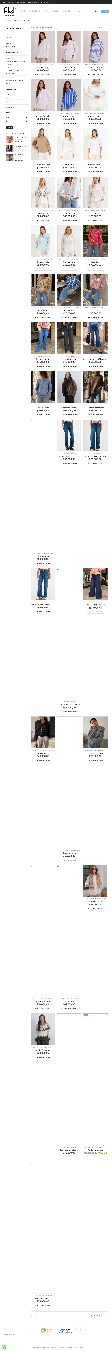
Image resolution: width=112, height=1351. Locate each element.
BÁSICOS (8, 95)
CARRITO (104, 11)
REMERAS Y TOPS (48, 1295)
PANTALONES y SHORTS (101, 1147)
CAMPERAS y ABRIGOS (63, 405)
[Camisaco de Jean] (10, 148)
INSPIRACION (9, 98)
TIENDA (23, 11)
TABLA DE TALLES (10, 47)
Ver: (96, 27)
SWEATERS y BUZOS (48, 405)
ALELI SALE (9, 83)
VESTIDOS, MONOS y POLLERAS (14, 80)
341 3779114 (13, 1335)
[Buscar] (91, 11)
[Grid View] (105, 27)
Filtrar (10, 127)
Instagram (84, 1329)
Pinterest (80, 1329)
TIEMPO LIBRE (9, 101)
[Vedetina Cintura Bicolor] (10, 139)
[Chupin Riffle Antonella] (10, 157)
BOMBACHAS (9, 37)
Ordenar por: (34, 27)
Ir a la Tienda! (45, 2)
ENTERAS (8, 43)
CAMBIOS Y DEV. (65, 11)
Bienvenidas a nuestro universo (13, 20)
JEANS (45, 11)
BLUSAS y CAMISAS (37, 64)
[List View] (107, 27)
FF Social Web (80, 1348)
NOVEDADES (54, 11)
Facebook (76, 1329)
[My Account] (95, 11)
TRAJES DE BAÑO (34, 11)
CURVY (8, 40)
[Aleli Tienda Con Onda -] (9, 11)
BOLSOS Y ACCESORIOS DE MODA (15, 61)
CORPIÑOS (9, 34)
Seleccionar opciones (43, 74)
